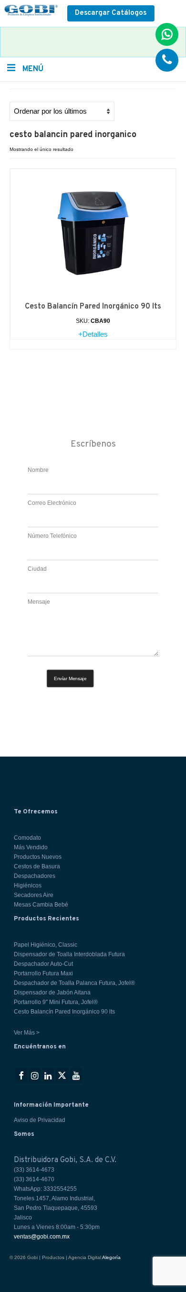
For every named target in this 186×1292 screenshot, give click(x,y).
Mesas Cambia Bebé (41, 904)
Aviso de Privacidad (39, 1120)
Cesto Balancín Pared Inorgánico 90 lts (64, 1011)
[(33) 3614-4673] (166, 60)
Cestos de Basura (37, 866)
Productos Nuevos (38, 857)
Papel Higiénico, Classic (45, 944)
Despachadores (34, 876)
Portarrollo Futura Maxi (43, 973)
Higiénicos (27, 885)
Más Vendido (31, 847)
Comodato (27, 837)
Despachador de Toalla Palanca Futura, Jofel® (74, 983)
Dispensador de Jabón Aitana (52, 992)
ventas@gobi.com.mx (42, 1236)
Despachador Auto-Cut (43, 964)
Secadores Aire (33, 895)
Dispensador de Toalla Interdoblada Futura (69, 954)
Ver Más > (27, 1032)
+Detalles (93, 334)
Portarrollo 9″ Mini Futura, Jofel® (56, 1002)
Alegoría (111, 1257)
